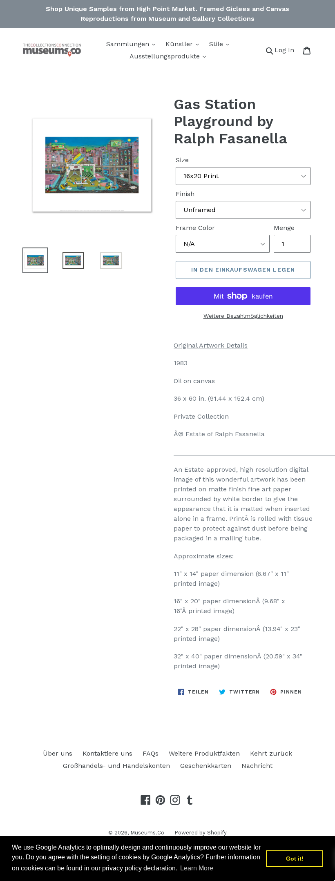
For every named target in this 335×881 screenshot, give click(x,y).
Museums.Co (147, 833)
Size (182, 160)
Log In (287, 50)
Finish (185, 194)
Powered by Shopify (200, 833)
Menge (284, 228)
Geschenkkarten (205, 765)
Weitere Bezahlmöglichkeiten (243, 315)
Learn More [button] (196, 868)
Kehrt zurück (271, 753)
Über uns (57, 753)
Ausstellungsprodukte (166, 56)
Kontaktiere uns (107, 753)
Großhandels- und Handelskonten (116, 765)
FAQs (151, 753)
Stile (217, 44)
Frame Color (195, 228)
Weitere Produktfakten (204, 753)
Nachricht (256, 765)
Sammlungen (128, 44)
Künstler (180, 44)
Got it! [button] (295, 858)
